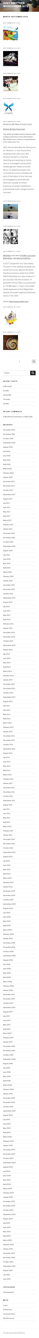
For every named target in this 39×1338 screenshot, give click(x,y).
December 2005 (9, 1098)
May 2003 (7, 1232)
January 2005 (8, 1145)
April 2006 (7, 1081)
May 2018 (6, 460)
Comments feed (9, 1314)
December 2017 (9, 482)
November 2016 (9, 538)
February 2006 (8, 1089)
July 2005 (6, 1120)
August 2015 (8, 602)
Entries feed (7, 1310)
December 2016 (9, 533)
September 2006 (9, 1059)
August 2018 (8, 447)
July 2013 (6, 706)
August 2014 (8, 650)
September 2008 (9, 956)
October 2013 (8, 693)
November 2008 (9, 947)
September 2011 (9, 801)
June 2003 (7, 1227)
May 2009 (7, 921)
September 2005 (9, 1111)
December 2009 (9, 891)
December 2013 (9, 684)
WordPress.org (8, 1318)
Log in (5, 1305)
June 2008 (7, 969)
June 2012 (6, 762)
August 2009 (8, 908)
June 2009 (7, 917)
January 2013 (7, 732)
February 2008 (8, 986)
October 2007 (8, 1003)
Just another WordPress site (16, 5)
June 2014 (7, 658)
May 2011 (6, 818)
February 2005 (8, 1141)
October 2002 (8, 1262)
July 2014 (6, 654)
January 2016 (8, 581)
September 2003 (9, 1214)
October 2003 (8, 1210)
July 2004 (6, 1171)
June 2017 (6, 507)
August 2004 (8, 1167)
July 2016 (6, 555)
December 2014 (9, 632)
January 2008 (8, 990)
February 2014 (8, 676)
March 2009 (7, 930)
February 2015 (8, 624)
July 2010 (6, 861)
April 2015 (7, 620)
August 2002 (8, 1270)
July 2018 (6, 451)
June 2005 (7, 1124)
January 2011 (7, 835)
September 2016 (9, 546)
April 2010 (7, 874)
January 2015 (8, 628)
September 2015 (9, 598)
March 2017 (7, 520)
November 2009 (9, 895)
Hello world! (7, 386)
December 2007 (9, 994)
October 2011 (8, 796)
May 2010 (6, 870)
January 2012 (7, 783)
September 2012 (9, 749)
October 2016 (8, 542)
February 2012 (8, 779)
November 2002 (9, 1258)
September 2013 (9, 697)
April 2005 (7, 1132)
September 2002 (9, 1266)
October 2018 (8, 438)
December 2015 (9, 585)
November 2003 (9, 1206)
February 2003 (8, 1245)
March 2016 (7, 572)
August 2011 (7, 805)
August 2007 (8, 1012)
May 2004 (7, 1180)
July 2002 (6, 1275)
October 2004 (8, 1158)
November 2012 (9, 740)
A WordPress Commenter (12, 417)
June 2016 (7, 559)
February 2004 (8, 1193)
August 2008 (8, 960)
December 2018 (9, 430)
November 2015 (9, 589)
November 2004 (9, 1154)
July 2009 (6, 913)
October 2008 (8, 951)
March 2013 (7, 723)
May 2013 (6, 714)
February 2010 (8, 882)
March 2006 (7, 1085)
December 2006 (9, 1046)
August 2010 (8, 857)
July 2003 (6, 1223)
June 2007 (7, 1020)
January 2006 (8, 1094)
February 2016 (8, 576)
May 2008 (7, 973)
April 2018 (7, 464)
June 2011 (6, 813)
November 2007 (9, 999)
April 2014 (7, 667)
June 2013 (6, 710)
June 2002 (7, 1279)
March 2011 (7, 826)
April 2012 (6, 770)
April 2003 (7, 1236)
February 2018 (8, 473)
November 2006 (9, 1051)
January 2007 (8, 1042)
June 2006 (7, 1072)
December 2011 (9, 788)
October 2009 (8, 900)
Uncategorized (8, 1292)
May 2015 (6, 615)
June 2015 (7, 611)
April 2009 (7, 926)
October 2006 (8, 1055)
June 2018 (7, 456)
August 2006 (8, 1064)
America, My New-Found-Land (17, 124)
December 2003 (9, 1201)
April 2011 (6, 822)
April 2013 (6, 719)
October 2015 (8, 594)
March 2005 (7, 1137)
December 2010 (9, 839)
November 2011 (9, 792)
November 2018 (9, 434)
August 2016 (8, 551)
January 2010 (8, 887)
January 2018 (8, 477)
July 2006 (6, 1068)
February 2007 (8, 1038)
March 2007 (7, 1033)
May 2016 (6, 563)
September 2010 (9, 852)
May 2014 (6, 663)
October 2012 (8, 745)
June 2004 (7, 1176)
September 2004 (9, 1163)
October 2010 (8, 848)
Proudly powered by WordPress (14, 1333)
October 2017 (8, 490)
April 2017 (6, 516)
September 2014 (9, 645)
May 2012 (6, 766)
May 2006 (7, 1076)
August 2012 (7, 753)
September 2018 (9, 443)
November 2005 (9, 1102)
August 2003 (8, 1219)
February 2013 (8, 727)
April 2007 (7, 1029)
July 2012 (6, 757)
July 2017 (6, 503)
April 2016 (7, 568)
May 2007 (7, 1025)
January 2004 (8, 1197)
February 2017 (8, 525)
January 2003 (8, 1249)
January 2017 (7, 529)
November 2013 (9, 688)
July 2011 (6, 809)
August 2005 (8, 1115)
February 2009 (8, 934)
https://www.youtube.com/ (18, 301)
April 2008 (7, 977)
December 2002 (9, 1253)
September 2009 (9, 904)
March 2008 (7, 982)
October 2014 (8, 641)
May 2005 (7, 1128)
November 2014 (9, 637)
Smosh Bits (7, 395)
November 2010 (9, 844)
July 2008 (6, 964)
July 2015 (6, 607)
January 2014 (8, 680)
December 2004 (9, 1150)
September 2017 (9, 494)
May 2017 (6, 512)
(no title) (6, 391)
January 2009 (8, 939)
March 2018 (7, 469)
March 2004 (7, 1189)
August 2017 (7, 499)
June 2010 (7, 865)
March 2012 (7, 775)
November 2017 (9, 486)
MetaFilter (7, 255)
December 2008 (9, 943)
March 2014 (7, 671)
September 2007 (9, 1007)
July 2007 (6, 1016)
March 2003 (7, 1240)
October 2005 (8, 1107)
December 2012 (9, 736)
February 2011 (8, 831)
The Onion (6, 399)
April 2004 (7, 1184)
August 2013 (7, 701)
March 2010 (7, 878)
